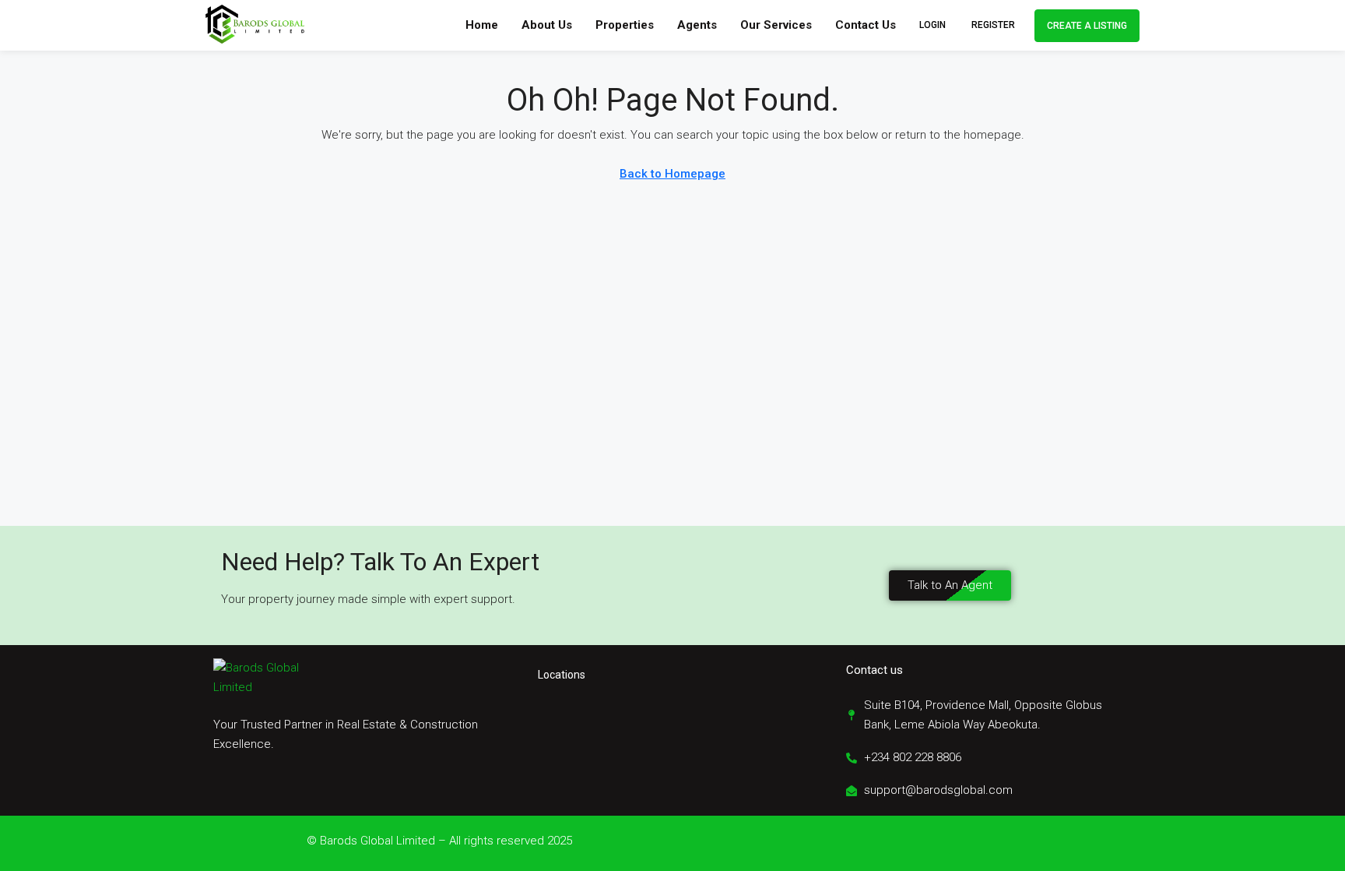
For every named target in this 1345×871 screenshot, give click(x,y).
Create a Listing (1087, 25)
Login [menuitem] (933, 24)
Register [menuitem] (993, 24)
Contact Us (865, 25)
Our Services (776, 25)
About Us (546, 25)
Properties (624, 25)
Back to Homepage (672, 174)
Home (481, 25)
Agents (697, 25)
